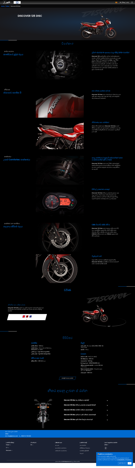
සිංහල (123, 2)
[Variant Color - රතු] (23, 316)
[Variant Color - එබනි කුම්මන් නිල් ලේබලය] (30, 316)
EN (120, 2)
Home (2, 6)
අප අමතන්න (83, 445)
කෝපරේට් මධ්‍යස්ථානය (61, 450)
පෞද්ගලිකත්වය (121, 459)
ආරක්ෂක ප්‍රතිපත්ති (84, 450)
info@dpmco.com (13, 436)
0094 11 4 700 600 (26, 436)
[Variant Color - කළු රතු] (27, 316)
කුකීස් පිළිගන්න (122, 463)
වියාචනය (128, 459)
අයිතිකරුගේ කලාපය (85, 448)
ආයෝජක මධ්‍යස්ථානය (60, 448)
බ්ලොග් (81, 453)
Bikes (7, 6)
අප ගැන (57, 445)
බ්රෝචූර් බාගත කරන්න (68, 378)
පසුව (129, 463)
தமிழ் (127, 2)
